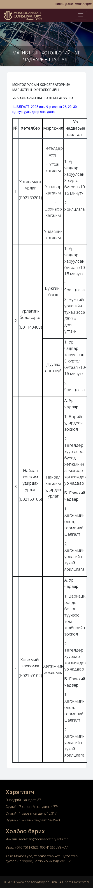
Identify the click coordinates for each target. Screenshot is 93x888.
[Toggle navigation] (81, 15)
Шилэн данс (64, 4)
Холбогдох (83, 4)
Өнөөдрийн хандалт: (21, 800)
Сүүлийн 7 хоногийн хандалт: (28, 807)
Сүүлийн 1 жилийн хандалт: (27, 820)
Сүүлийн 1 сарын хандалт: (26, 813)
